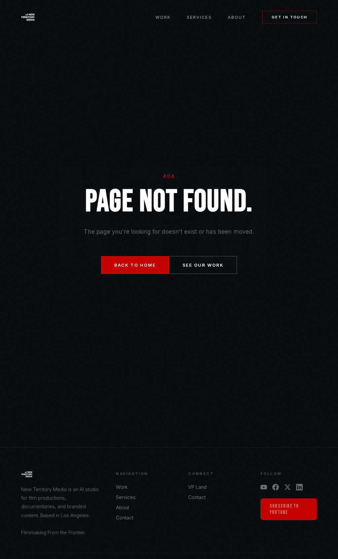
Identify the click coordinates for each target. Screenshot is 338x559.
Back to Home (134, 265)
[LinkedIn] (299, 487)
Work (163, 17)
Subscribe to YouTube (284, 509)
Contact (124, 518)
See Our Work (203, 265)
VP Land (197, 487)
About (237, 17)
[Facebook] (275, 487)
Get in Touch (289, 17)
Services (199, 17)
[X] (287, 487)
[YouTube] (263, 487)
